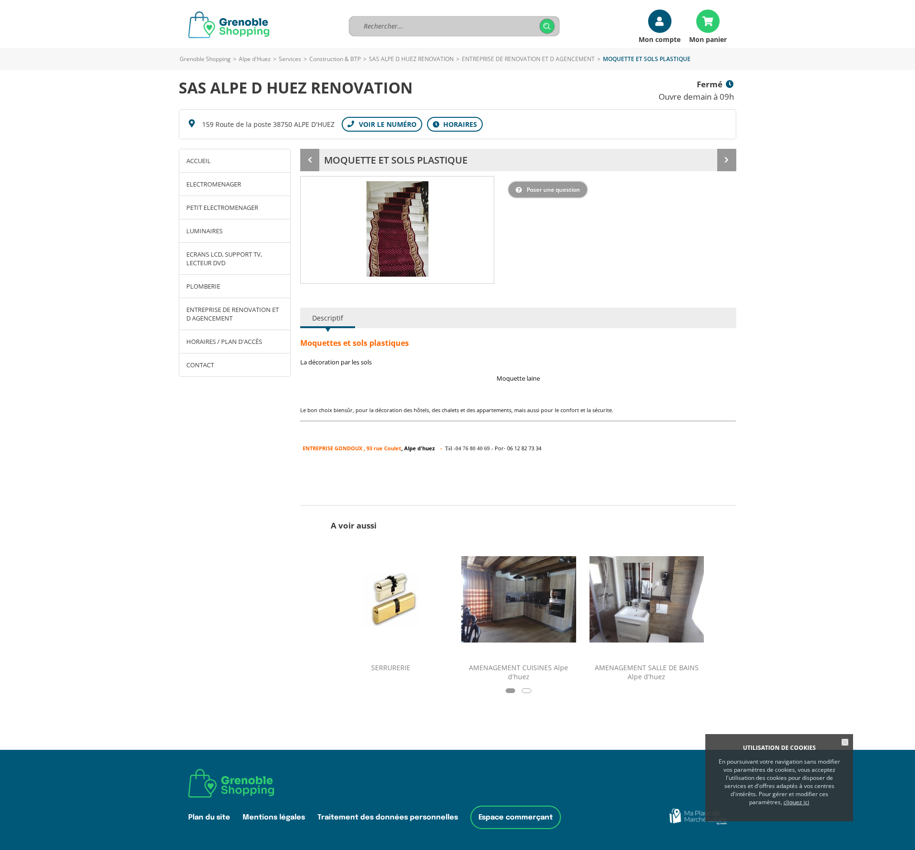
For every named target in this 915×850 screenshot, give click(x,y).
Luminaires (204, 231)
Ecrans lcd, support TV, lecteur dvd (224, 258)
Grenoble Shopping (205, 59)
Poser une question (553, 190)
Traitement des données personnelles (387, 817)
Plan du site (209, 817)
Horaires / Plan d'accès (224, 341)
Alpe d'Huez (255, 59)
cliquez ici (796, 802)
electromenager (213, 184)
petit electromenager (222, 207)
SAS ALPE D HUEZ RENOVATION (412, 59)
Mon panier (708, 39)
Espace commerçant (515, 817)
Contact (200, 365)
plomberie (203, 286)
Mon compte (660, 39)
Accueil (198, 160)
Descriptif (327, 317)
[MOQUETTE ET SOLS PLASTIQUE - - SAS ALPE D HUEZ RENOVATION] (397, 229)
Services (290, 59)
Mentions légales (274, 817)
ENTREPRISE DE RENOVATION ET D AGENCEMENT (528, 59)
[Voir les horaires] (455, 124)
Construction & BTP (335, 59)
